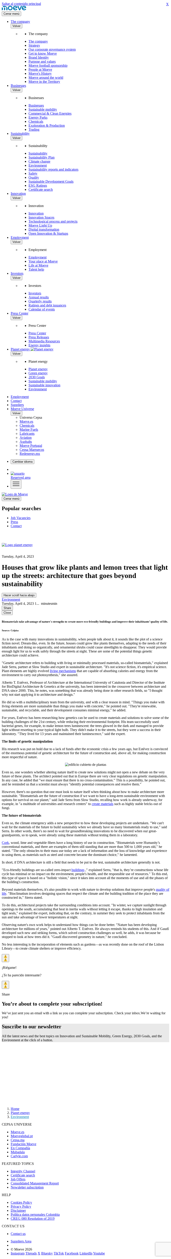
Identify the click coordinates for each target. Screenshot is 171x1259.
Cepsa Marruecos (32, 449)
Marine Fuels (29, 429)
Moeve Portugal (31, 445)
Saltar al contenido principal (21, 4)
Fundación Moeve (23, 1144)
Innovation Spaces (41, 217)
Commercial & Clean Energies (49, 113)
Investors (17, 273)
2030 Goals (36, 377)
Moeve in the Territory (44, 81)
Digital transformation (43, 229)
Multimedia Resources (44, 341)
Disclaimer (18, 1210)
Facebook (72, 1253)
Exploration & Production (46, 125)
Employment (20, 237)
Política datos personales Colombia (35, 1214)
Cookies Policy (21, 1202)
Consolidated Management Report (35, 1183)
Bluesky (47, 1253)
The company (20, 21)
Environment (37, 165)
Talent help (36, 269)
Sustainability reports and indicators (53, 169)
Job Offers (18, 1179)
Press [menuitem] (14, 522)
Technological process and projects (52, 221)
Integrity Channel (23, 1171)
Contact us (18, 1234)
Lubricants (27, 433)
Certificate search (40, 189)
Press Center (19, 313)
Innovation (18, 193)
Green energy (38, 373)
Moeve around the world (45, 77)
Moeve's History (40, 73)
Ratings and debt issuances (47, 305)
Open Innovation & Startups (48, 233)
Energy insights (39, 345)
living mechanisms (63, 671)
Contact (16, 401)
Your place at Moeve (43, 261)
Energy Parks (37, 117)
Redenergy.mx (30, 454)
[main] (15, 494)
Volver (16, 26)
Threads (31, 1253)
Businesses (18, 85)
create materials (102, 804)
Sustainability (20, 133)
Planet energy (38, 369)
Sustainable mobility (42, 109)
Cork (5, 843)
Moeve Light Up (40, 225)
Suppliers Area (21, 1241)
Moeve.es (26, 421)
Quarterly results (40, 301)
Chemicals (35, 121)
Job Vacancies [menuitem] (21, 518)
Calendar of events (41, 309)
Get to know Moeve (42, 53)
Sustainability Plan (41, 157)
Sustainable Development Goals (50, 181)
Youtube (99, 1253)
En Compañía (20, 1148)
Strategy (34, 45)
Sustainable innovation (44, 385)
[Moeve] (14, 9)
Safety (32, 173)
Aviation (26, 437)
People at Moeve (40, 69)
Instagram (17, 1253)
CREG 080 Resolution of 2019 (33, 1218)
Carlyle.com (19, 1156)
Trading (33, 129)
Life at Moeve (38, 265)
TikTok (59, 1253)
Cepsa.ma (17, 1140)
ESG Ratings (37, 185)
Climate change (39, 161)
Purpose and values (42, 61)
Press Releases (38, 337)
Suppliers (17, 405)
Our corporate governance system (52, 49)
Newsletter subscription (27, 1187)
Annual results (38, 297)
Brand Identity (38, 57)
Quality (33, 177)
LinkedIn (85, 1253)
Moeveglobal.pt (22, 1136)
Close (7, 612)
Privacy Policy (21, 1206)
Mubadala (18, 1152)
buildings (77, 870)
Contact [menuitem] (16, 526)
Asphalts (26, 441)
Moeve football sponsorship (47, 65)
